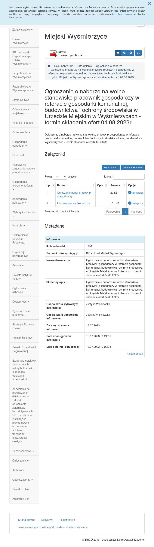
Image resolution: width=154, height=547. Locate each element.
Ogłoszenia (19, 460)
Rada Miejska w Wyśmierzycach (22, 88)
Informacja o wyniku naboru (73, 203)
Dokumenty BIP (63, 66)
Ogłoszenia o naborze (109, 66)
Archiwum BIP (20, 499)
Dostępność (19, 301)
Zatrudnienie (20, 132)
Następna (136, 211)
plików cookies (124, 14)
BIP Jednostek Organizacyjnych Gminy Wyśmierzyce (22, 57)
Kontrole (17, 225)
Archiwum (18, 470)
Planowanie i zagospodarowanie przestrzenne (23, 168)
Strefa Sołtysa (21, 100)
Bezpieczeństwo (22, 451)
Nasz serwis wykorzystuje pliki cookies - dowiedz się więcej (53, 527)
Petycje (17, 265)
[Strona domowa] (49, 66)
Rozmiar (115, 185)
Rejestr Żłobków (22, 337)
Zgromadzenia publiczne (21, 313)
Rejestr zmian (20, 489)
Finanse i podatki (22, 122)
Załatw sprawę (21, 29)
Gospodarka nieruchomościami (23, 183)
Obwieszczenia (21, 479)
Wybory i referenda (23, 212)
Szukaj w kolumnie (133, 167)
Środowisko (19, 155)
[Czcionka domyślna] (118, 53)
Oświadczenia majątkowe (20, 111)
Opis (100, 185)
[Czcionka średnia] (124, 53)
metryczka (137, 192)
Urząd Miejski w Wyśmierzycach (22, 75)
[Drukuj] (138, 53)
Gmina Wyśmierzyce (20, 41)
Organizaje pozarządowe (20, 254)
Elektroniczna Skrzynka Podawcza (20, 238)
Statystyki (47, 520)
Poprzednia (113, 211)
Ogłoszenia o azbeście (20, 290)
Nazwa (61, 185)
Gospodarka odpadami (19, 143)
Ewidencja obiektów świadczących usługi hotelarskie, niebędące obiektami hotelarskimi (24, 370)
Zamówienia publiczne (19, 200)
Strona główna (26, 520)
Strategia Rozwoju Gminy (23, 326)
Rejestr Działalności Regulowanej (24, 349)
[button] (149, 3)
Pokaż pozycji (60, 176)
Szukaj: (107, 176)
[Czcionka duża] (131, 53)
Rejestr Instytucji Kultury (22, 276)
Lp (48, 185)
